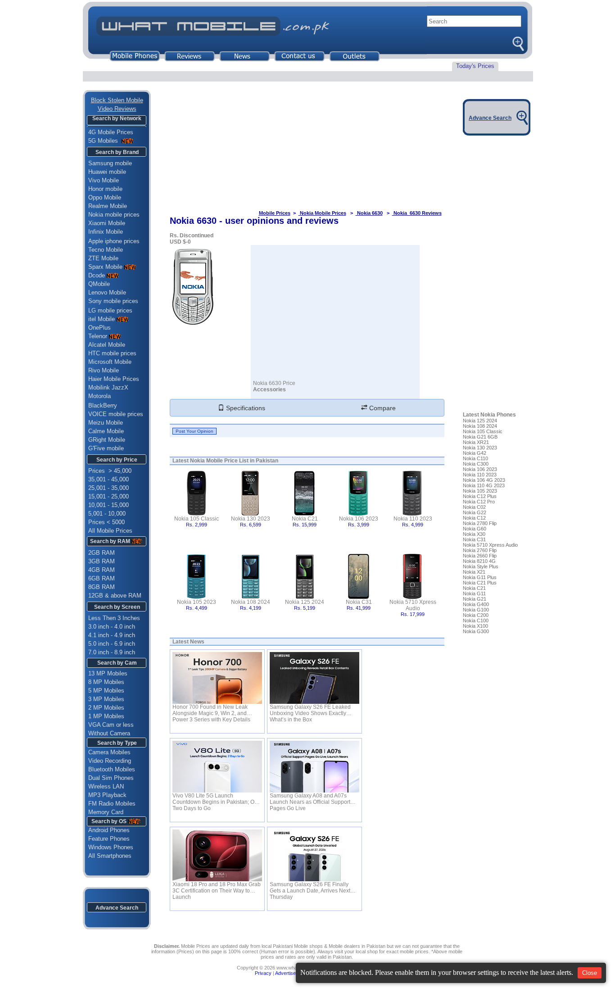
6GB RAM (101, 578)
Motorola (99, 396)
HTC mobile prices (112, 353)
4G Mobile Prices (110, 132)
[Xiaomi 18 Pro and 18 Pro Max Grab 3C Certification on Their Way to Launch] (217, 855)
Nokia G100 (476, 609)
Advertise (285, 973)
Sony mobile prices (113, 301)
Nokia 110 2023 (412, 519)
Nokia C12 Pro (479, 501)
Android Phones (106, 830)
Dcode (96, 275)
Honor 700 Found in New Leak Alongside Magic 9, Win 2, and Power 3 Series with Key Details (211, 710)
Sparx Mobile (105, 266)
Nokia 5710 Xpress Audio (412, 605)
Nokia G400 (476, 604)
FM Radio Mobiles (112, 803)
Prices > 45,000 (109, 470)
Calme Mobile (106, 431)
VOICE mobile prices (115, 414)
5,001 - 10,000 (107, 513)
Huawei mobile (107, 171)
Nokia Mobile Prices (322, 213)
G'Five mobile (106, 448)
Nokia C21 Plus (480, 582)
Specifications (244, 408)
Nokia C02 (474, 507)
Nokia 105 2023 (196, 602)
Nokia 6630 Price (274, 383)
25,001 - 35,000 (108, 488)
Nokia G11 (474, 593)
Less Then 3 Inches (114, 618)
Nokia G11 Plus (480, 577)
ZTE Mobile (103, 258)
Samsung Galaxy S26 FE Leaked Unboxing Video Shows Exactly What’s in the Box (310, 710)
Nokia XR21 (476, 442)
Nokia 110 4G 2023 (484, 485)
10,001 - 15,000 (108, 505)
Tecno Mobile (105, 249)
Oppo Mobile (104, 197)
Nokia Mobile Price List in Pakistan (234, 460)
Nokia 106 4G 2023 (484, 480)
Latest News (188, 642)
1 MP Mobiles (106, 716)
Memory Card (105, 812)
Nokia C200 (475, 615)
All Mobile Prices (110, 530)
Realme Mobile (107, 206)
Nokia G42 (474, 453)
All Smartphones (107, 855)
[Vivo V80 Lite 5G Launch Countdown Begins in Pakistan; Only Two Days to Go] (217, 767)
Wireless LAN (106, 786)
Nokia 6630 (369, 213)
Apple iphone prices (114, 241)
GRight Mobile (106, 439)
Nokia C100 (475, 620)
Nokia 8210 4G (479, 561)
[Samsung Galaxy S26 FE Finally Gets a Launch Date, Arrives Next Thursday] (314, 855)
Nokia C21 (305, 519)
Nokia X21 (474, 572)
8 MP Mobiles (106, 682)
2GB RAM (101, 552)
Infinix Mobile (105, 231)
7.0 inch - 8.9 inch (111, 652)
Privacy (263, 973)
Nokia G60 (474, 528)
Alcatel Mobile (106, 344)
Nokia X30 (474, 534)
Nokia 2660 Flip (480, 555)
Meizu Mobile (105, 422)
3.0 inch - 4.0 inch (111, 626)
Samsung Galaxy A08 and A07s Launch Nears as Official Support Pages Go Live (310, 799)
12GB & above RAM (114, 595)
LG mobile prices (110, 310)
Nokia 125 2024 (304, 602)
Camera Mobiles (109, 752)
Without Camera (109, 733)
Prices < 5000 (106, 522)
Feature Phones (106, 838)
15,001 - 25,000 (108, 496)
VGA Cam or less (111, 724)
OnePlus (99, 327)
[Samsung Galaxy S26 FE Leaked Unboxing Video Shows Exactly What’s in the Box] (314, 678)
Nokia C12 (474, 518)
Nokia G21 (474, 599)
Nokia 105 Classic (196, 519)
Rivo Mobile (103, 370)
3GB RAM (101, 561)
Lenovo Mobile (107, 292)
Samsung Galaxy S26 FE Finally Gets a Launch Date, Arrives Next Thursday (310, 887)
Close (589, 972)
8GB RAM (101, 587)
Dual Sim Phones (111, 778)
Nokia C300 (475, 464)
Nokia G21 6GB (480, 436)
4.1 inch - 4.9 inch (111, 635)
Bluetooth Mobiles (111, 769)
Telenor (97, 336)
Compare (381, 408)
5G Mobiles (104, 140)
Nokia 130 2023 (250, 519)
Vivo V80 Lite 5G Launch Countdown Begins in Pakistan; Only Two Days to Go (217, 799)
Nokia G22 (474, 512)
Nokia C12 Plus (480, 496)
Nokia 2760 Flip (480, 550)
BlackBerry (102, 405)
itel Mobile (101, 319)
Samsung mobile (110, 163)
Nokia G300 (476, 631)
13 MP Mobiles (107, 673)
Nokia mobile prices (114, 214)
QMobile (99, 284)
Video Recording (109, 760)
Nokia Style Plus (480, 566)
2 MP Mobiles (106, 707)
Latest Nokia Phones (489, 415)
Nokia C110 (475, 458)
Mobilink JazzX (108, 387)
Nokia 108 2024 (250, 602)
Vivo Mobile (103, 180)
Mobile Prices (274, 213)
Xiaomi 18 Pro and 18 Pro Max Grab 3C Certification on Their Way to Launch (216, 887)
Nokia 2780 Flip (480, 523)
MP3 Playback (107, 795)
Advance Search (116, 908)
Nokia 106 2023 (358, 519)
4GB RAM (101, 569)
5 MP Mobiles (106, 690)
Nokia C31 (359, 602)
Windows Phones (108, 847)
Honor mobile (105, 189)
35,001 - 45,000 (108, 479)
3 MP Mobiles (106, 699)
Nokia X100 (475, 626)
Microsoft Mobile (109, 361)
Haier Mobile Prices (113, 379)
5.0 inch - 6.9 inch (111, 643)
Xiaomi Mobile (106, 223)
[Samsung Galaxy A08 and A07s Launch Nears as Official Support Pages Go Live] (314, 767)
